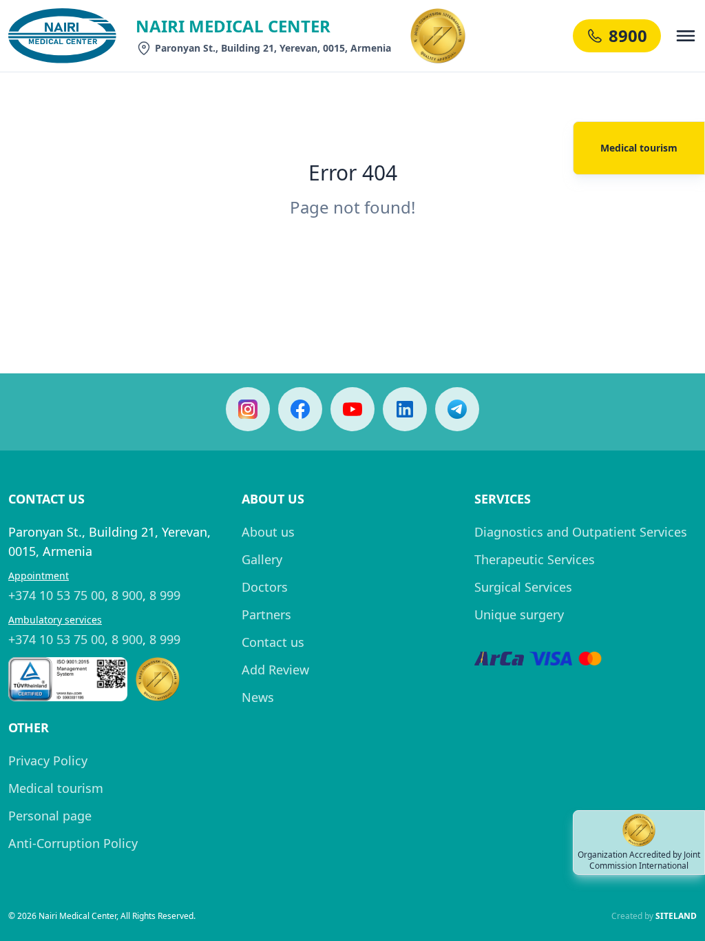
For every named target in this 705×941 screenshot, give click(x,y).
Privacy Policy (47, 760)
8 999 (164, 595)
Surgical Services (523, 587)
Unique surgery (519, 614)
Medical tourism (55, 788)
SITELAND (676, 916)
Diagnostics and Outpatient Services (580, 532)
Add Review (275, 669)
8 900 (127, 595)
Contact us (273, 642)
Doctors (265, 587)
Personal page (50, 815)
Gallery (262, 559)
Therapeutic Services (534, 559)
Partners (266, 614)
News (258, 697)
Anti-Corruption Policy (73, 843)
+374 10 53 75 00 (56, 595)
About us (268, 532)
